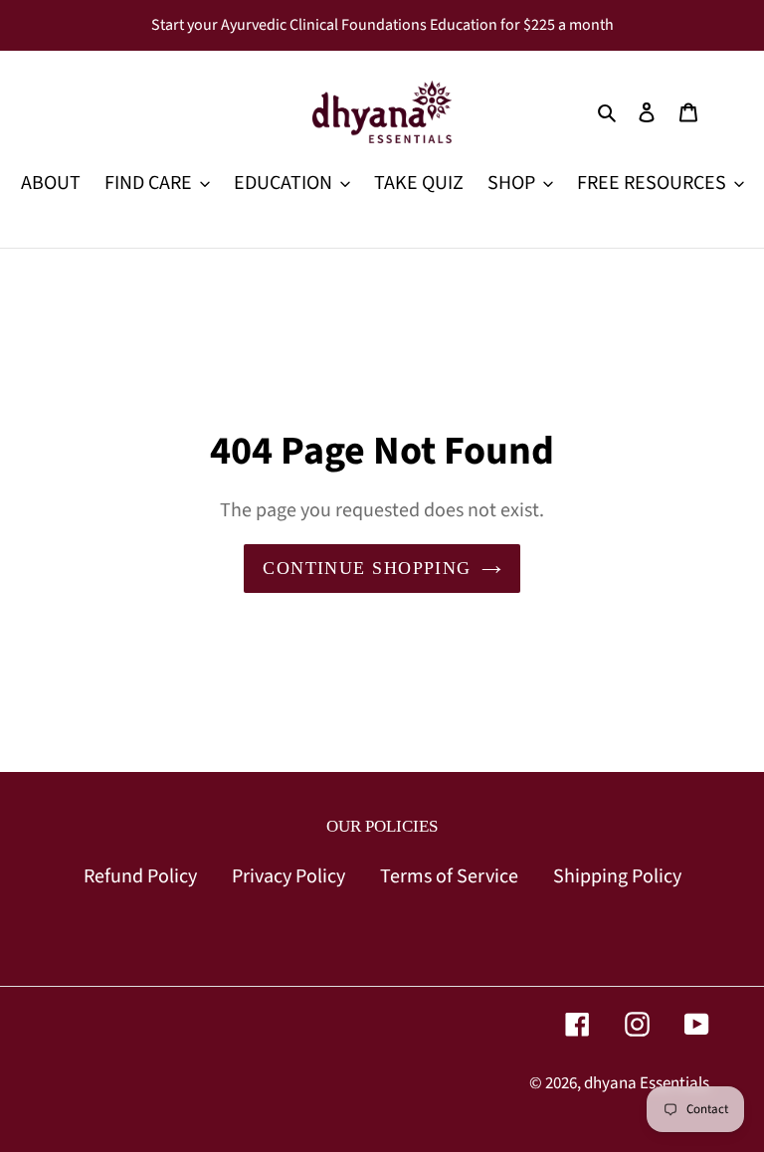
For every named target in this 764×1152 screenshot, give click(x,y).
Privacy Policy (288, 876)
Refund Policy (140, 876)
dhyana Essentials (646, 1083)
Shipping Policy (617, 876)
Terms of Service (449, 876)
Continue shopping (367, 568)
